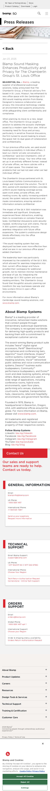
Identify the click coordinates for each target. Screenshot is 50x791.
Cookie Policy (26, 771)
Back (10, 48)
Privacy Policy (7, 737)
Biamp (26, 82)
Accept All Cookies (25, 776)
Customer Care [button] (10, 717)
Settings (25, 788)
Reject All (25, 782)
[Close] (43, 743)
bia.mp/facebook (26, 436)
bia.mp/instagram (27, 438)
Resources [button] (7, 690)
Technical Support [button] (11, 703)
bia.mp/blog (18, 444)
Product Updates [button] (11, 676)
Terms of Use (19, 737)
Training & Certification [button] (14, 710)
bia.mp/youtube (24, 441)
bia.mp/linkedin (24, 433)
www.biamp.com (11, 303)
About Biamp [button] (9, 670)
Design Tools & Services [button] (14, 697)
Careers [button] (6, 683)
